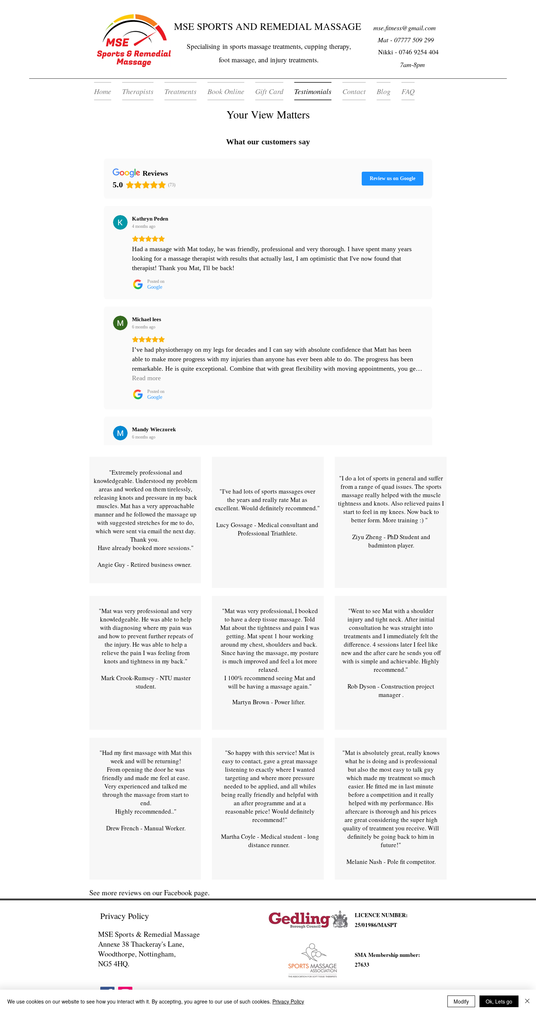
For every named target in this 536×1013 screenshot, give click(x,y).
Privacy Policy (288, 1001)
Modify (461, 1001)
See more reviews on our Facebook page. (149, 892)
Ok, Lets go (499, 1001)
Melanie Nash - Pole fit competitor (390, 861)
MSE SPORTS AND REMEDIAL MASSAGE (267, 26)
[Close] (527, 1001)
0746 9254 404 (419, 51)
